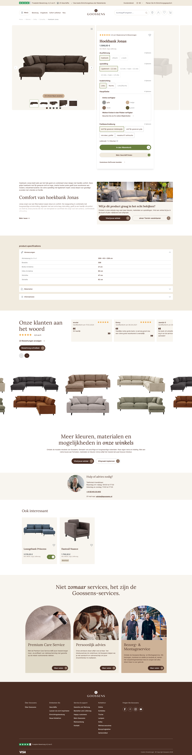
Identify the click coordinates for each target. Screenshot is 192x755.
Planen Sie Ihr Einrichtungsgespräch (159, 3)
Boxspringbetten (104, 729)
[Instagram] (135, 709)
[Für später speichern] (149, 35)
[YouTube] (141, 709)
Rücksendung (79, 722)
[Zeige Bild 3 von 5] (53, 108)
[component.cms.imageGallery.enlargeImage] (91, 29)
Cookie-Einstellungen (147, 752)
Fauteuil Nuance (69, 548)
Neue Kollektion (55, 718)
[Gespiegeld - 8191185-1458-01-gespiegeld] (53, 68)
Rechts (111, 86)
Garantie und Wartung (82, 707)
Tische (100, 714)
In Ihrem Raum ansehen (54, 96)
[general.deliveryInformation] (117, 141)
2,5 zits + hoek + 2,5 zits (110, 75)
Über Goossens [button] (31, 703)
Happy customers (80, 714)
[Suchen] (146, 12)
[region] (53, 67)
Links (103, 86)
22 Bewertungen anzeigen (30, 341)
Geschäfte (53, 707)
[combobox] (129, 12)
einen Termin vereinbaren (150, 218)
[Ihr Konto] (158, 12)
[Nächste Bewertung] (26, 355)
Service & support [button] (80, 703)
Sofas (100, 722)
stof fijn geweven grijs (134, 129)
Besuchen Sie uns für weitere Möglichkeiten (116, 116)
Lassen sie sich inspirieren (59, 711)
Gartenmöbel (103, 733)
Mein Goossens (79, 718)
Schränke (101, 711)
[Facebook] (125, 709)
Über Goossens (30, 707)
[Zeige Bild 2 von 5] (50, 108)
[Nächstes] (91, 68)
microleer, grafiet (107, 135)
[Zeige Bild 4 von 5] (57, 108)
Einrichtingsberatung (57, 714)
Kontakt (76, 725)
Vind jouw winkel (113, 218)
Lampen (101, 718)
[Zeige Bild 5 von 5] (60, 108)
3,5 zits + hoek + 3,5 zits (130, 69)
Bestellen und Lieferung (82, 711)
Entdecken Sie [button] (54, 703)
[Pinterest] (130, 709)
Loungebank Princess (35, 548)
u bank (124, 58)
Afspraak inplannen (106, 461)
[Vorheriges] (16, 68)
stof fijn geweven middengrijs (111, 129)
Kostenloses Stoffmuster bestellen (111, 162)
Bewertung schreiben (30, 348)
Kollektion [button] (102, 703)
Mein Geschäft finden (124, 155)
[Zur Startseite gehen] (96, 12)
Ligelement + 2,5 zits (108, 69)
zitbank (115, 58)
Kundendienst (129, 3)
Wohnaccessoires (104, 725)
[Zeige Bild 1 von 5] (47, 108)
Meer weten (58, 668)
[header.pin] (152, 12)
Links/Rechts (123, 86)
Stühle (100, 707)
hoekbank (104, 58)
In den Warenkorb (123, 147)
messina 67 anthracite (125, 135)
